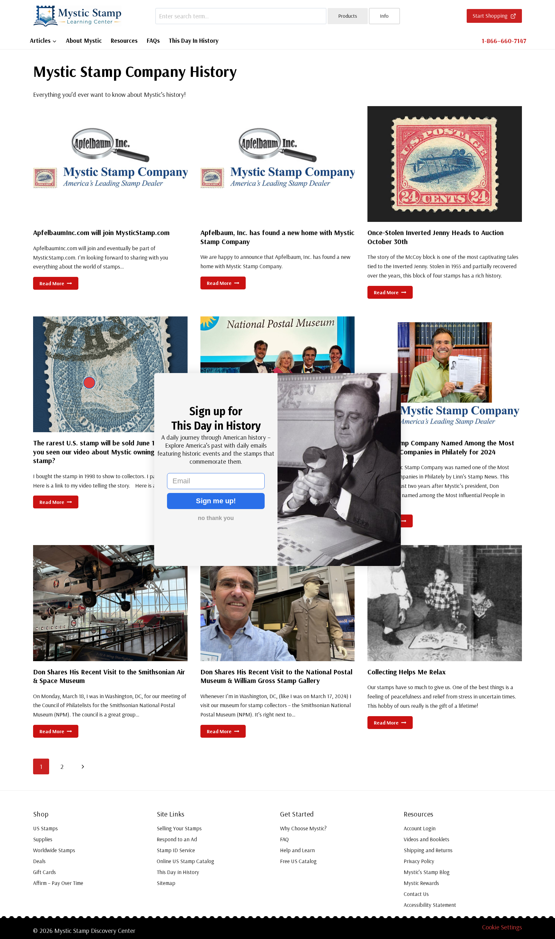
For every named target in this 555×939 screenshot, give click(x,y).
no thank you (216, 518)
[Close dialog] (89, 382)
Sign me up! (216, 501)
